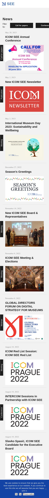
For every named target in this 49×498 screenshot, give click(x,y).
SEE (11, 4)
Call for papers (21, 25)
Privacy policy (28, 494)
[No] (45, 489)
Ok (16, 494)
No (20, 494)
